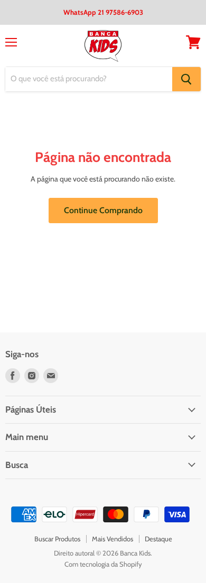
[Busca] (186, 79)
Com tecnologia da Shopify (103, 564)
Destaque (158, 538)
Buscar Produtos (57, 538)
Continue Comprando (103, 210)
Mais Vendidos (112, 538)
